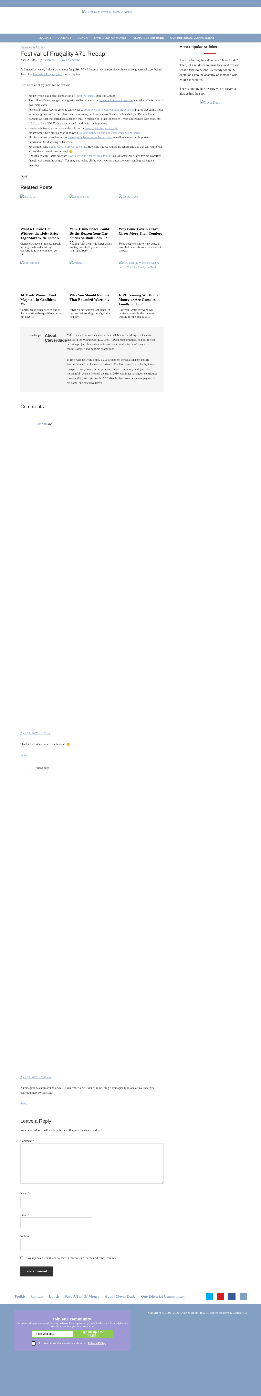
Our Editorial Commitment (163, 1296)
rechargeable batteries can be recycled (89, 137)
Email (25, 1215)
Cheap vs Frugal (84, 95)
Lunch (54, 1296)
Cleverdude (49, 60)
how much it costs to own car (116, 100)
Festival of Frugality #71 (47, 74)
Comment (27, 1140)
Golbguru (41, 423)
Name (24, 1193)
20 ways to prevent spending (69, 146)
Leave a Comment (69, 60)
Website (24, 1236)
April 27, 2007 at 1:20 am (35, 733)
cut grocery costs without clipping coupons (108, 109)
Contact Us (240, 1312)
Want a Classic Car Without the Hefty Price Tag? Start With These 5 (39, 233)
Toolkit (19, 1296)
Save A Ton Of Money (82, 1296)
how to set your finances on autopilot (89, 155)
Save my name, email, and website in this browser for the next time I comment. (72, 1258)
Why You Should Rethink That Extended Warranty (90, 297)
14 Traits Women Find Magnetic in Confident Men (38, 299)
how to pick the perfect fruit (101, 128)
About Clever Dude (120, 1296)
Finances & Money (32, 47)
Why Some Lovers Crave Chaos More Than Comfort (140, 231)
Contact (37, 1296)
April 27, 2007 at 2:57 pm (35, 1077)
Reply (23, 755)
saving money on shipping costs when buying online (110, 132)
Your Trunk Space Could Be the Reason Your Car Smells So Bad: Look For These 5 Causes (89, 235)
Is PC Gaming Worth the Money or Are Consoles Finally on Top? (138, 299)
